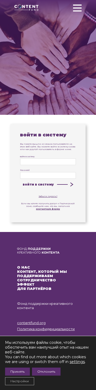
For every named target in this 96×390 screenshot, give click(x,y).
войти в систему (27, 156)
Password (25, 170)
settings (77, 361)
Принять (17, 371)
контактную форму (48, 208)
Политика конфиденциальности (46, 329)
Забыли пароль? (48, 196)
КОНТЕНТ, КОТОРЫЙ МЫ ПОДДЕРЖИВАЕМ (42, 273)
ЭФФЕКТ (25, 284)
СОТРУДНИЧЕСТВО (36, 280)
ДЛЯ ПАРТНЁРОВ (34, 288)
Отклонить (46, 371)
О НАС (23, 267)
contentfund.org (31, 323)
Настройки (19, 381)
